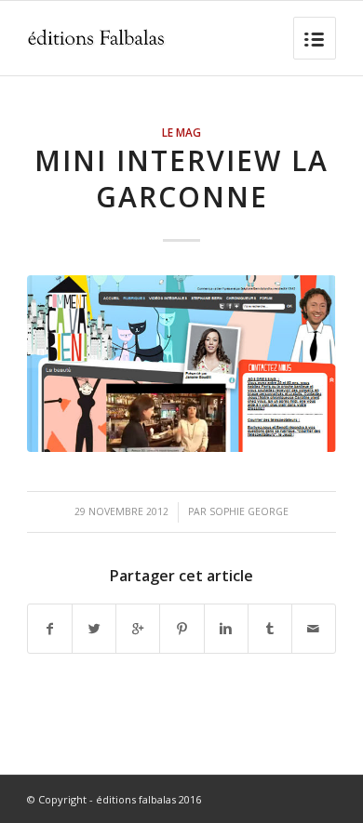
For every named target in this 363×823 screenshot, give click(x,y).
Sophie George (249, 511)
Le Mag (181, 132)
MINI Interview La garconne (181, 178)
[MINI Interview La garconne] (181, 363)
